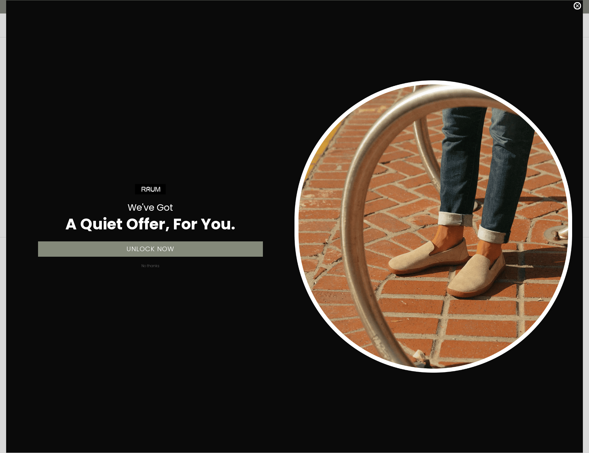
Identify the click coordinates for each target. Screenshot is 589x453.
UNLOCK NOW (150, 249)
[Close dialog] (577, 6)
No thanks (150, 265)
